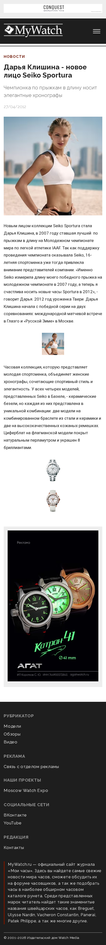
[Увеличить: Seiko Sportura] (53, 470)
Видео (11, 741)
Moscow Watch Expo (26, 790)
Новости (14, 56)
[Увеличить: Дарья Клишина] (53, 344)
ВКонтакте (15, 815)
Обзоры (12, 734)
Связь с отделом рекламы (31, 766)
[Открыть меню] (96, 31)
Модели (12, 726)
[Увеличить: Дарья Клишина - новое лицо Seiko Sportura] (53, 166)
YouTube (13, 822)
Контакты (14, 847)
